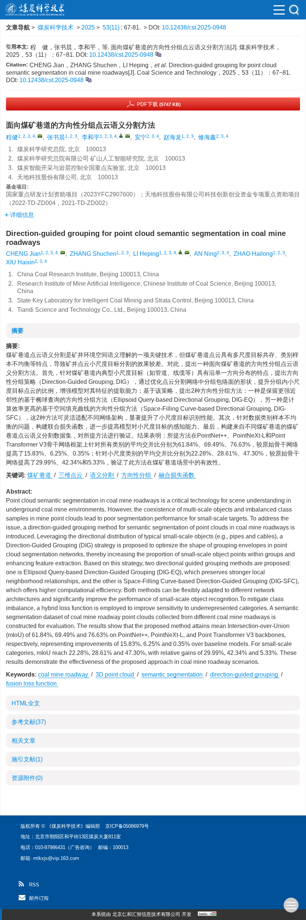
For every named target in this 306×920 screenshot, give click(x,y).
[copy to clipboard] (88, 79)
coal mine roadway (64, 674)
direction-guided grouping (245, 674)
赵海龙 (172, 137)
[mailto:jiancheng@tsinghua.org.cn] (40, 136)
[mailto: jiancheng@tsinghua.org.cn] (62, 252)
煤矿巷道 (40, 475)
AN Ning (205, 254)
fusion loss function (32, 683)
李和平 (91, 137)
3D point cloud (115, 674)
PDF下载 (159, 104)
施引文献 (27, 759)
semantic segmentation (172, 674)
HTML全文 (26, 703)
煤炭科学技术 (56, 27)
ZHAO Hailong (253, 254)
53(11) (112, 27)
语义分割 (102, 475)
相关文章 (23, 740)
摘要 (18, 330)
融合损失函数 (177, 475)
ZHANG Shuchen (93, 254)
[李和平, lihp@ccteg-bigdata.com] (121, 135)
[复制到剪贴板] (158, 54)
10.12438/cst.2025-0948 (194, 27)
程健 (12, 137)
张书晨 (56, 137)
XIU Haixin (20, 262)
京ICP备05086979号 (127, 826)
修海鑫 (207, 137)
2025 (88, 27)
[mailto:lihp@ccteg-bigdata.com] (127, 136)
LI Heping (146, 254)
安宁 (141, 137)
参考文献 (29, 722)
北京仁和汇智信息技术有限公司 (146, 914)
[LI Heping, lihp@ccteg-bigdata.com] (180, 252)
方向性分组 (137, 475)
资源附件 (27, 778)
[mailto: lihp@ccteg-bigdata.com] (187, 252)
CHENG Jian (23, 254)
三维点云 (71, 475)
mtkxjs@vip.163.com (56, 858)
